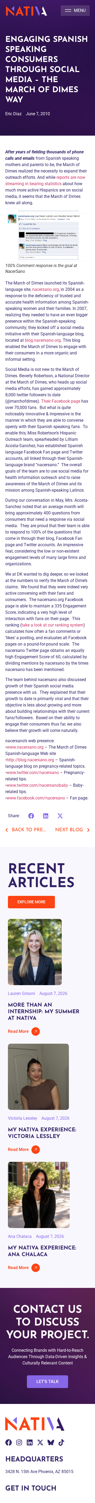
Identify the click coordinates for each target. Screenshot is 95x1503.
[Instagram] (19, 1442)
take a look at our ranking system (52, 625)
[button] (75, 10)
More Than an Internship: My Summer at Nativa (43, 1012)
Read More (18, 1031)
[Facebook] (8, 1442)
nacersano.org (45, 289)
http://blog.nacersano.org (30, 759)
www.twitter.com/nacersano (33, 772)
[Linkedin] (29, 1442)
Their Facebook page (60, 401)
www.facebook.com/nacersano (36, 798)
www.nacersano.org (25, 747)
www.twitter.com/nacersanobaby (37, 785)
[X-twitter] (40, 1442)
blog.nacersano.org (43, 340)
